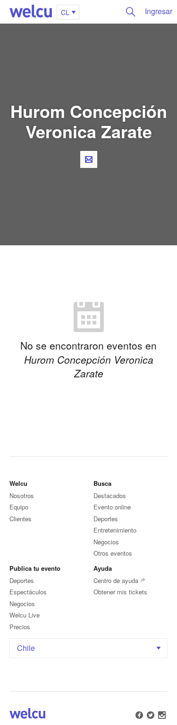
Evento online (112, 506)
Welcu (30, 11)
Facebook (139, 715)
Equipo (18, 506)
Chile (26, 647)
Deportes (105, 518)
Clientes (20, 518)
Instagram (162, 715)
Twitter (150, 715)
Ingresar (158, 11)
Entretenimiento (114, 529)
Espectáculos (28, 591)
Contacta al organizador (88, 159)
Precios (19, 626)
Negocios (106, 541)
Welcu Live (24, 614)
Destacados (109, 495)
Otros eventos (112, 553)
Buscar (130, 11)
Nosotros (21, 495)
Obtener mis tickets (120, 591)
